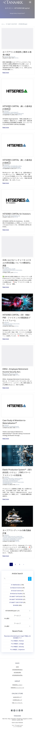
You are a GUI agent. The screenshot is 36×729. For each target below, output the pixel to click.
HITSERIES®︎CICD (13, 481)
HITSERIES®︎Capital (19, 113)
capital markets (6, 167)
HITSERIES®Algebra (17, 669)
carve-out (12, 56)
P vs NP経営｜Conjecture (17, 649)
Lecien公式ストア (17, 697)
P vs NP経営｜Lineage (17, 644)
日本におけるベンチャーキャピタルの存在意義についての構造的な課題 (17, 263)
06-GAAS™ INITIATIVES (16, 599)
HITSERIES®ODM (7, 482)
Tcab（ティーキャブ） (17, 702)
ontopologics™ (14, 112)
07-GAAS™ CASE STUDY (13, 323)
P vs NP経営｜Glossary (17, 646)
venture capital (6, 271)
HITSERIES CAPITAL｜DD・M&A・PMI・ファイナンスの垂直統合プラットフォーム (17, 318)
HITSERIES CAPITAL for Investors (17, 214)
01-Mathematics (16, 585)
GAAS (17, 667)
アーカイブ (17, 615)
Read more (6, 72)
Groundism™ (7, 112)
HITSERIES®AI (17, 672)
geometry (6, 426)
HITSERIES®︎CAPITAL (17, 675)
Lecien (5, 323)
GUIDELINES (13, 539)
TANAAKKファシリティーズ (17, 687)
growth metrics (7, 269)
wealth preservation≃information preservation (12, 269)
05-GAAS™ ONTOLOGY (16, 596)
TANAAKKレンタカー (17, 685)
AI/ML (12, 478)
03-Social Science (16, 590)
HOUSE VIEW (7, 166)
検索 (29, 579)
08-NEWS (15, 605)
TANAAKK (6, 56)
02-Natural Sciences (16, 588)
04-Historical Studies (16, 593)
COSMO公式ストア (17, 700)
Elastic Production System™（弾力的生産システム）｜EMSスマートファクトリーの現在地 (17, 472)
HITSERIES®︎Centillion (8, 113)
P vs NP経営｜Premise (17, 641)
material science (18, 478)
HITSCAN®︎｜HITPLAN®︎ (8, 479)
